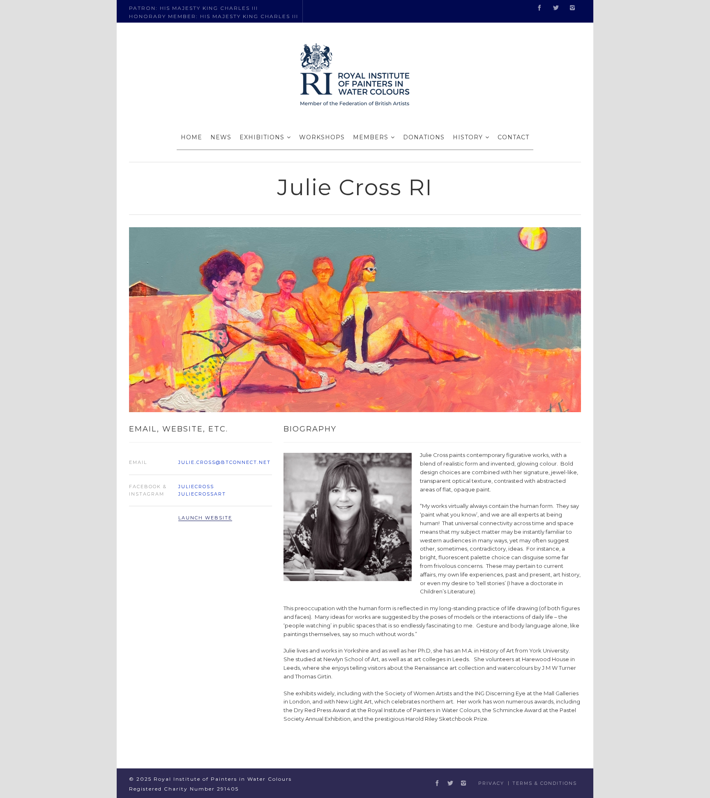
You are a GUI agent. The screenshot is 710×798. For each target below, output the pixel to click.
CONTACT (513, 137)
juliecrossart (202, 494)
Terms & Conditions (544, 783)
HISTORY (468, 137)
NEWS (220, 137)
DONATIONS (424, 137)
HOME (191, 137)
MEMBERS (370, 137)
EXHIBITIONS (262, 137)
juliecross (196, 486)
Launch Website (205, 518)
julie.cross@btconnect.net (224, 462)
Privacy (491, 783)
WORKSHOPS (322, 137)
